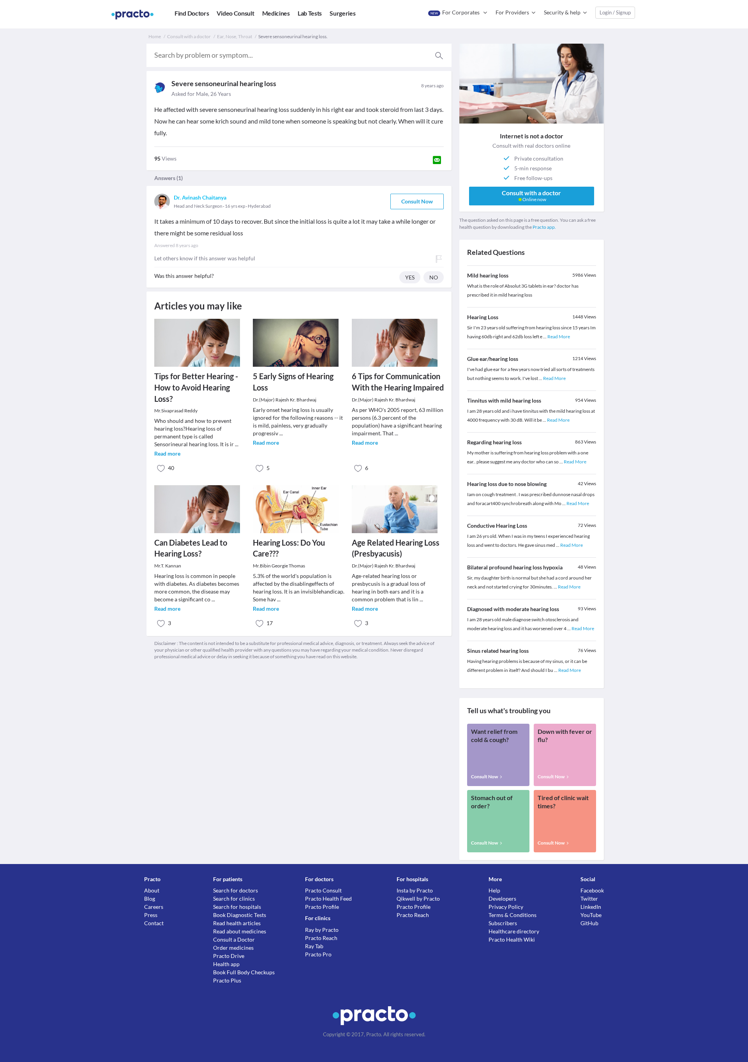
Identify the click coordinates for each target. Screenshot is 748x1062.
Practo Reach (321, 938)
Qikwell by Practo (418, 898)
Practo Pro (318, 954)
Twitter (589, 898)
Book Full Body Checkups (244, 972)
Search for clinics (234, 898)
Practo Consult (323, 890)
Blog (149, 898)
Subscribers (503, 923)
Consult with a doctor (189, 36)
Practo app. (544, 227)
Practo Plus (227, 980)
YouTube (591, 915)
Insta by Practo (415, 890)
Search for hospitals (237, 906)
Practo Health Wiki (512, 939)
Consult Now (417, 201)
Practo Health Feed (328, 898)
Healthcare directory (514, 931)
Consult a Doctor (234, 939)
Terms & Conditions (512, 915)
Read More (558, 336)
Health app (226, 964)
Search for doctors (235, 890)
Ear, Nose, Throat (234, 36)
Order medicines (233, 947)
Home (154, 36)
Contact (154, 923)
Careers (153, 906)
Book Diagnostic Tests (239, 915)
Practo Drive (228, 955)
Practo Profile (322, 906)
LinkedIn (590, 906)
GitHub (589, 923)
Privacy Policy (506, 906)
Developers (502, 898)
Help (494, 890)
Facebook (592, 890)
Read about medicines (239, 931)
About (151, 890)
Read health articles (237, 923)
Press (150, 915)
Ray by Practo (322, 929)
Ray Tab (314, 946)
